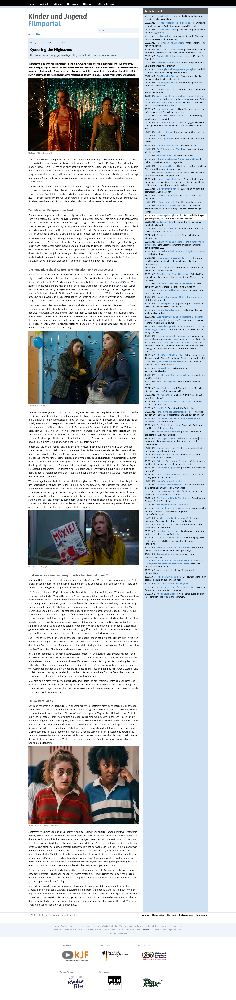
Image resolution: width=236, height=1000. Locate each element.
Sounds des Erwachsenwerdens (172, 205)
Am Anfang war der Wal (168, 148)
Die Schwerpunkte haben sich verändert (176, 283)
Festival (120, 930)
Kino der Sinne (164, 155)
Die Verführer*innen (166, 188)
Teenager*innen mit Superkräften (173, 504)
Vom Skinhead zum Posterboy (171, 115)
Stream (106, 930)
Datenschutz (186, 914)
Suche (84, 930)
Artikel (44, 4)
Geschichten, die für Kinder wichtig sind (175, 251)
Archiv (145, 914)
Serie (113, 930)
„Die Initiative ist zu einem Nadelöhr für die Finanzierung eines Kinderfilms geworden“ (174, 318)
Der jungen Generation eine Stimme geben (177, 438)
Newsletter (158, 914)
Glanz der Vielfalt (165, 267)
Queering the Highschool (169, 215)
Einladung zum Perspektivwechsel (173, 274)
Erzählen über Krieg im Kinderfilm (173, 374)
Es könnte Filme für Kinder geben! (173, 583)
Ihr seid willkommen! (167, 16)
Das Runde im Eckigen (167, 195)
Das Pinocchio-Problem (168, 76)
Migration (171, 930)
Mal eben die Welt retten (168, 431)
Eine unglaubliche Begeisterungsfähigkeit (176, 69)
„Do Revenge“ (35, 592)
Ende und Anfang (165, 221)
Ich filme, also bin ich (167, 82)
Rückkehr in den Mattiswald (170, 49)
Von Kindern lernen (166, 388)
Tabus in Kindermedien (168, 454)
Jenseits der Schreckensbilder (171, 257)
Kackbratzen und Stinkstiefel (170, 42)
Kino (99, 930)
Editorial (150, 926)
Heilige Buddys (164, 36)
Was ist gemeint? (165, 138)
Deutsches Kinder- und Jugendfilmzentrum (58, 914)
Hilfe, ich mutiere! (165, 201)
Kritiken (57, 4)
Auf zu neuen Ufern (166, 593)
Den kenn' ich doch (163, 926)
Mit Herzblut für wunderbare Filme (173, 508)
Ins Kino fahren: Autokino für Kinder (174, 491)
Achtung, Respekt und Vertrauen (172, 461)
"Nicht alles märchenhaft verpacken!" (174, 401)
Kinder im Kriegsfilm (166, 381)
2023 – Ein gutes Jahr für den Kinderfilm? (176, 587)
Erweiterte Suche (132, 930)
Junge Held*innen (72, 930)
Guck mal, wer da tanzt (168, 145)
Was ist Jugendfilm (127, 926)
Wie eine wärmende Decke (169, 484)
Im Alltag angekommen (168, 531)
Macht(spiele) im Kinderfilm (170, 355)
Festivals (141, 926)
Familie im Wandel (165, 62)
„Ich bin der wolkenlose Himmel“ (172, 517)
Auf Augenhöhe (164, 394)
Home (31, 4)
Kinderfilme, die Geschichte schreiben (175, 411)
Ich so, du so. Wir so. (166, 228)
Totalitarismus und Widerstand (172, 122)
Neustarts (73, 926)
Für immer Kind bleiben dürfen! (172, 290)
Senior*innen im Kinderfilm (170, 481)
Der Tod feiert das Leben (168, 310)
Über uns (88, 4)
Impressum (202, 914)
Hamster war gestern (167, 89)
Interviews (96, 926)
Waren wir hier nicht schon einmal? (173, 547)
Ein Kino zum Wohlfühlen (169, 102)
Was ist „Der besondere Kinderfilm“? (174, 342)
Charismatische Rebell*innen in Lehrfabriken (178, 159)
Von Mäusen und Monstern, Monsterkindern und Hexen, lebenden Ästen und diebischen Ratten (174, 562)
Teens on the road (165, 553)
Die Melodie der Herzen (168, 235)
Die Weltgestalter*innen (168, 425)
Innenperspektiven (166, 165)
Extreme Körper (164, 131)
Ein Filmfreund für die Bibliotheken (173, 498)
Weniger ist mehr (165, 570)
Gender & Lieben (158, 930)
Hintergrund (41, 34)
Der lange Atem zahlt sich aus (171, 335)
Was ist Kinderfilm (110, 926)
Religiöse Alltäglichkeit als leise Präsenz (175, 22)
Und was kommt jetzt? (167, 447)
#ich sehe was (106, 4)
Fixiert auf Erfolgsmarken (169, 576)
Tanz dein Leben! (165, 524)
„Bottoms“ (88, 592)
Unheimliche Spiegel (166, 109)
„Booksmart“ (116, 282)
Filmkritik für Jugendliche (168, 467)
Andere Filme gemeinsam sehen (172, 474)
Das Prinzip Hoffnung (167, 303)
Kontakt (171, 914)
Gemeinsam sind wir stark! (169, 537)
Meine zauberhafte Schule (169, 172)
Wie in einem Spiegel (166, 29)
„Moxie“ (63, 412)
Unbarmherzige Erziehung (169, 179)
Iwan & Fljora (163, 368)
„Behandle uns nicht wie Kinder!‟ (172, 361)
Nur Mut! (161, 408)
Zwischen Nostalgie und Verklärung (174, 56)
